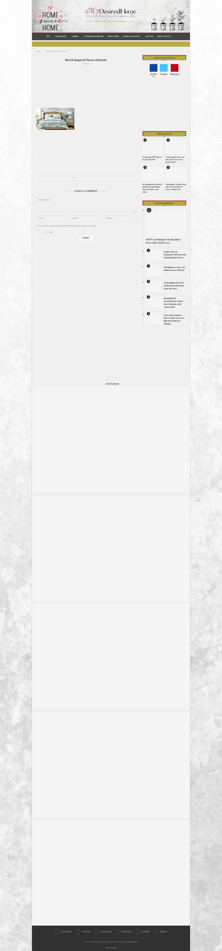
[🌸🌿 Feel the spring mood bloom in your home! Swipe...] (111, 605)
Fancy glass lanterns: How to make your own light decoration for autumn (174, 319)
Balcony (150, 36)
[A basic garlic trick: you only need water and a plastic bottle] (176, 147)
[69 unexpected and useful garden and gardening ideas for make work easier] (152, 174)
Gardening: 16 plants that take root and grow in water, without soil (176, 186)
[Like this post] (76, 178)
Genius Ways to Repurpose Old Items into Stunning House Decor (175, 255)
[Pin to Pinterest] (84, 178)
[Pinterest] (113, 26)
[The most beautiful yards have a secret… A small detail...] (111, 822)
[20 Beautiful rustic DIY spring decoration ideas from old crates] (153, 286)
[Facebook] (102, 26)
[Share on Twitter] (81, 178)
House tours (113, 36)
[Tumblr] (116, 26)
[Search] (174, 36)
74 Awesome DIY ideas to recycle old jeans (152, 158)
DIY (48, 36)
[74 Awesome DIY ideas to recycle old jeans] (152, 147)
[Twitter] (105, 26)
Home (38, 51)
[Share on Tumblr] (86, 178)
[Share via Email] (96, 178)
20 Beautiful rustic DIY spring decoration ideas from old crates (174, 286)
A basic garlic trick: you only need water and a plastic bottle (175, 159)
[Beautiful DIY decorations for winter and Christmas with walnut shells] (153, 302)
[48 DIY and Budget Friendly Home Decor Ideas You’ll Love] (166, 222)
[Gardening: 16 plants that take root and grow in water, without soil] (176, 174)
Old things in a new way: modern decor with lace (174, 268)
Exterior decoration (94, 36)
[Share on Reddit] (89, 178)
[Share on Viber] (93, 178)
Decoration (60, 36)
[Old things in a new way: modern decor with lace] (153, 271)
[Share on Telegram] (91, 178)
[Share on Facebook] (79, 178)
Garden (75, 36)
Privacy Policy (164, 36)
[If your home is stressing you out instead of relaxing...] (111, 713)
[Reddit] (120, 26)
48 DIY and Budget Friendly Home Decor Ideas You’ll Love (163, 241)
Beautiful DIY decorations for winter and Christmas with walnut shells (173, 302)
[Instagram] (109, 26)
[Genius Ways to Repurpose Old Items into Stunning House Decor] (153, 255)
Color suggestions (131, 36)
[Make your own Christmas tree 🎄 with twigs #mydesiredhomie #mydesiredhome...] (111, 497)
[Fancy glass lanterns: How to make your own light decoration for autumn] (153, 319)
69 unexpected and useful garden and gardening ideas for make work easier (152, 188)
